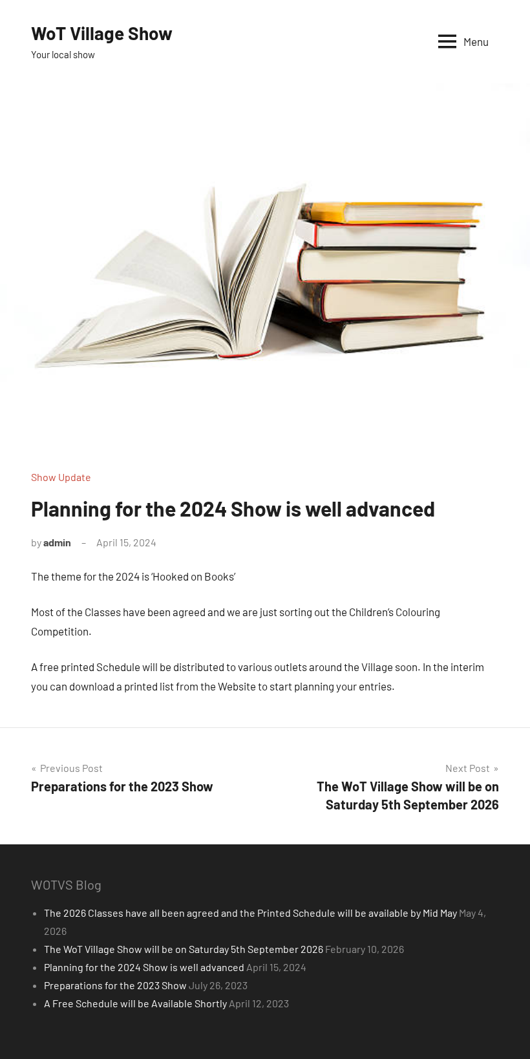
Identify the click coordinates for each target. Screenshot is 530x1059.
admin (57, 542)
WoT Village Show (102, 33)
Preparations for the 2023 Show (115, 985)
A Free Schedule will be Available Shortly (135, 1003)
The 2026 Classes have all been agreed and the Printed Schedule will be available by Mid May (250, 912)
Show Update (61, 477)
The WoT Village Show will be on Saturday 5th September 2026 (183, 949)
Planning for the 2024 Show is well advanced (144, 967)
